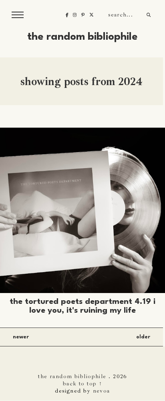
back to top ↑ (83, 383)
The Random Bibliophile (82, 37)
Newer (21, 337)
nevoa (101, 390)
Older (143, 337)
